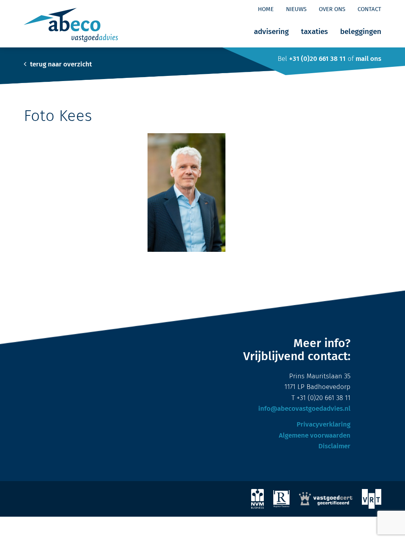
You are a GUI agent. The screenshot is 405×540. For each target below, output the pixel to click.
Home (266, 9)
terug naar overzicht (60, 64)
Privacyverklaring (323, 424)
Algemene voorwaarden (314, 435)
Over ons (332, 9)
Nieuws (296, 9)
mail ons (368, 59)
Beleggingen (360, 32)
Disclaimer (334, 446)
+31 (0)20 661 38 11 (317, 59)
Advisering (271, 32)
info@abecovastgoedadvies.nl (304, 409)
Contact (369, 9)
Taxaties (314, 32)
